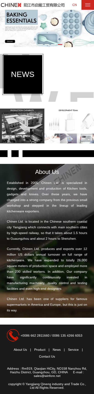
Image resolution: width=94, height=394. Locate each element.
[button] (34, 44)
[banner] (47, 126)
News (57, 349)
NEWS (22, 74)
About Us (47, 171)
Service (73, 349)
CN (74, 5)
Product (39, 349)
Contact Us (47, 356)
